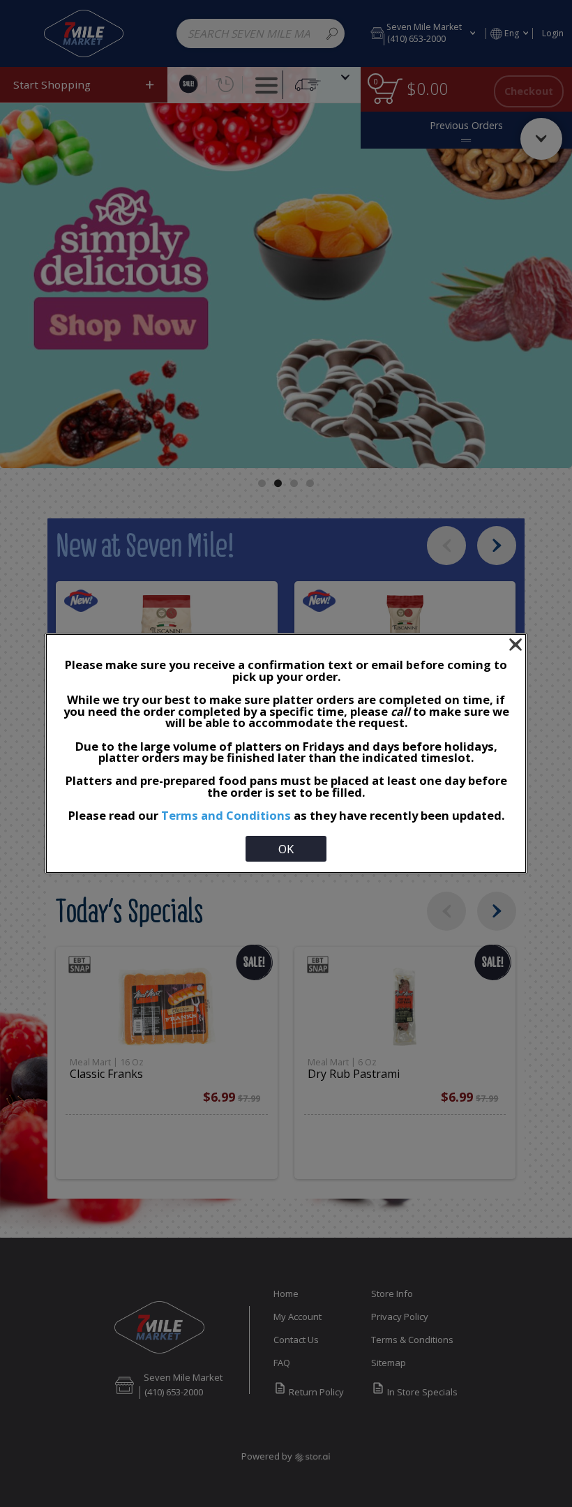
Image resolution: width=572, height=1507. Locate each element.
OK (286, 849)
